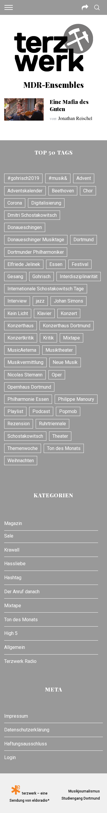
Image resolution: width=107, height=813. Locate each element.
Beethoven (63, 191)
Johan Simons (68, 301)
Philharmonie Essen (28, 399)
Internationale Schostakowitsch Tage (45, 289)
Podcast (41, 411)
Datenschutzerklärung (26, 730)
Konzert (69, 313)
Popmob (68, 411)
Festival (80, 264)
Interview (17, 301)
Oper (57, 375)
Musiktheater (59, 350)
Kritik (48, 338)
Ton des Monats (64, 448)
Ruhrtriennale (52, 423)
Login (10, 757)
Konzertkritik (20, 338)
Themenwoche (22, 448)
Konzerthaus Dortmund (66, 325)
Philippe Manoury (76, 399)
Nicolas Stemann (25, 375)
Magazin (13, 523)
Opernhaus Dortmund (29, 387)
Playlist (15, 411)
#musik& (57, 178)
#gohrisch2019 (23, 178)
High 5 (11, 633)
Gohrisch (41, 276)
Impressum (16, 716)
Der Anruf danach (22, 591)
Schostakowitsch (25, 436)
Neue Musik (65, 362)
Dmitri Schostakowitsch (32, 215)
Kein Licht (17, 313)
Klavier (44, 313)
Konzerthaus (20, 325)
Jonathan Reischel (75, 118)
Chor (88, 191)
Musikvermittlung (25, 362)
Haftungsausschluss (25, 744)
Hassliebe (15, 563)
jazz (40, 301)
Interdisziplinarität (78, 276)
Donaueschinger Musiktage (35, 239)
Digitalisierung (46, 203)
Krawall (11, 550)
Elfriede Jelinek (23, 264)
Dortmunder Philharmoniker (35, 252)
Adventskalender (25, 191)
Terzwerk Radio (20, 661)
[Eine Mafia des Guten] (23, 109)
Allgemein (14, 647)
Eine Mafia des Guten (69, 105)
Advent (83, 178)
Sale (8, 536)
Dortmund (83, 239)
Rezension (18, 423)
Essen (55, 264)
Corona (14, 203)
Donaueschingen (24, 227)
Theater (60, 436)
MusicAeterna (21, 350)
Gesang (15, 276)
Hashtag (12, 577)
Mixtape (71, 338)
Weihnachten (20, 460)
